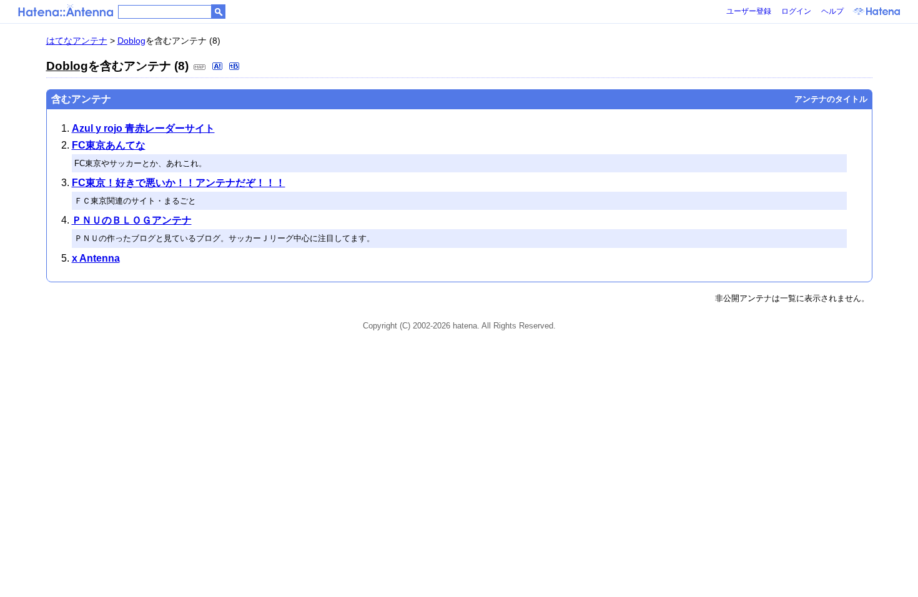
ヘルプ (832, 11)
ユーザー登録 (748, 11)
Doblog (131, 41)
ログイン (796, 11)
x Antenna (96, 258)
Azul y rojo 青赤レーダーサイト (143, 128)
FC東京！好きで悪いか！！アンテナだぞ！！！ (178, 182)
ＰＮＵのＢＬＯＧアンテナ (132, 220)
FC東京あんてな (109, 145)
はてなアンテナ (76, 41)
